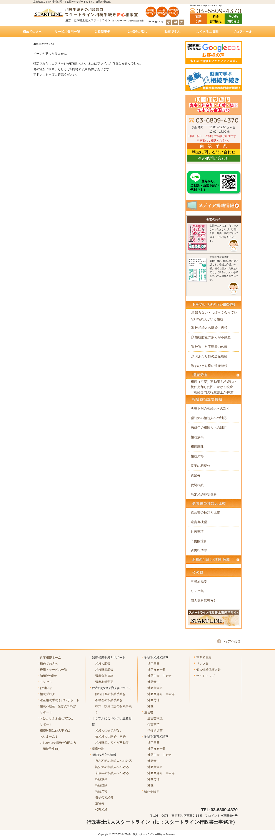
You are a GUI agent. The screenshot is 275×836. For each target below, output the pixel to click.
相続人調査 (102, 663)
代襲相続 (197, 485)
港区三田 (153, 663)
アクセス (46, 682)
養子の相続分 (200, 466)
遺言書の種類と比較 (205, 512)
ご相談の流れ (137, 31)
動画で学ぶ (173, 31)
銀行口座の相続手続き (110, 694)
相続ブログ (47, 694)
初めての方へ (32, 31)
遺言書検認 (199, 522)
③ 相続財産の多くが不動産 (211, 337)
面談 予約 (198, 19)
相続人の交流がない (109, 730)
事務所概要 (199, 581)
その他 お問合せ (233, 19)
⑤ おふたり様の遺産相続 (209, 356)
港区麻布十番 (156, 669)
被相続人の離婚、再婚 (110, 736)
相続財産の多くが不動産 (112, 742)
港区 (150, 706)
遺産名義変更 (104, 682)
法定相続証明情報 (204, 494)
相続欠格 (197, 456)
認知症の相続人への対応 (209, 418)
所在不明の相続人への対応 (210, 408)
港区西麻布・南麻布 (161, 694)
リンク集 (197, 591)
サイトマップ (205, 675)
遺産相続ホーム (50, 657)
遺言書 (148, 712)
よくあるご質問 (207, 31)
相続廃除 (197, 446)
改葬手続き (151, 791)
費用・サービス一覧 (53, 669)
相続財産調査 (104, 669)
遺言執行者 (199, 550)
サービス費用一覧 (67, 31)
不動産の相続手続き (109, 700)
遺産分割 (98, 748)
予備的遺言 (199, 541)
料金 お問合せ (216, 19)
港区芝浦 (153, 700)
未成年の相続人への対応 (209, 427)
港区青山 (153, 682)
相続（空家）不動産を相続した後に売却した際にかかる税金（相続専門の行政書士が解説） (213, 387)
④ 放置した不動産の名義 (209, 347)
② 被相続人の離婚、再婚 (209, 327)
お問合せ (46, 688)
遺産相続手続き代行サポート (59, 700)
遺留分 (195, 475)
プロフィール (242, 31)
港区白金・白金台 (159, 675)
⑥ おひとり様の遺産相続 (209, 366)
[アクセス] (162, 16)
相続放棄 (197, 437)
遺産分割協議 (104, 675)
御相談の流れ (49, 675)
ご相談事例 (103, 31)
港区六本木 (155, 688)
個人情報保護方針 (204, 600)
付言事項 (197, 531)
